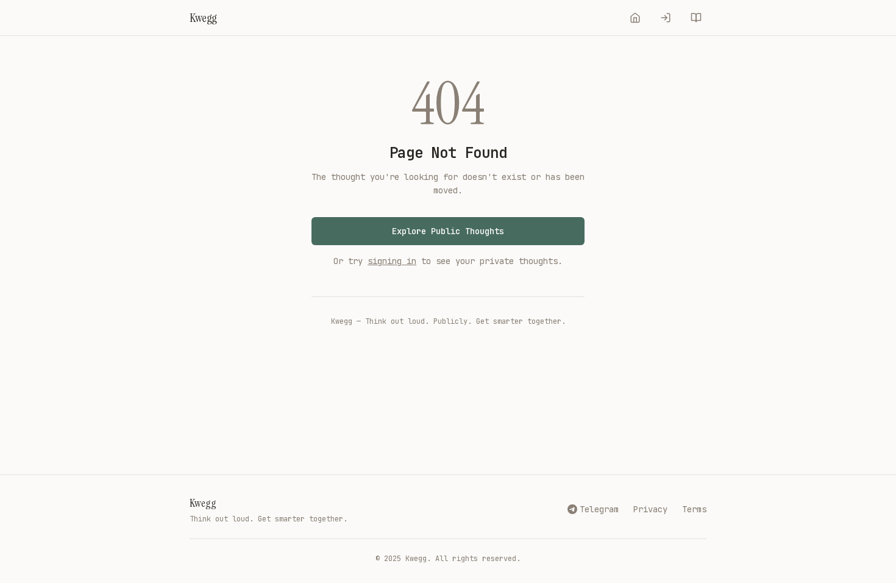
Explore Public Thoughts (448, 231)
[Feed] (635, 17)
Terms (694, 509)
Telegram (599, 509)
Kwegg (203, 503)
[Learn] (696, 17)
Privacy (650, 509)
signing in (392, 261)
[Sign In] (665, 17)
